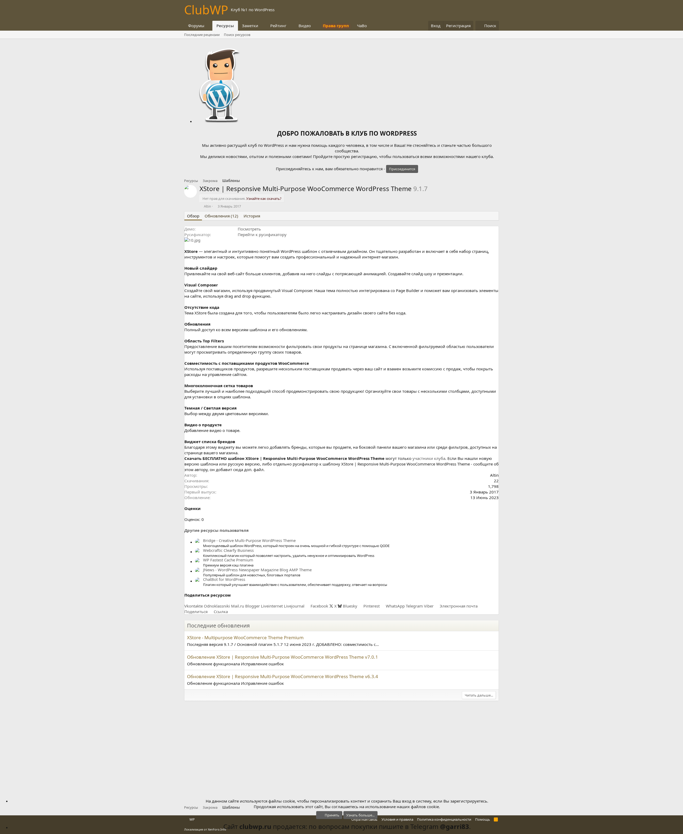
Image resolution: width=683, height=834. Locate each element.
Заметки (250, 25)
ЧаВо (362, 25)
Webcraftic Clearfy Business (228, 550)
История (252, 215)
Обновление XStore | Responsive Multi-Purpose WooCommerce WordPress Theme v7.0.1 (282, 657)
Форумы (196, 25)
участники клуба (428, 458)
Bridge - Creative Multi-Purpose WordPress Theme (249, 540)
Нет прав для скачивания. (241, 198)
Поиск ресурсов (237, 34)
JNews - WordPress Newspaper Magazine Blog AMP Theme (257, 569)
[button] (208, 26)
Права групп (336, 25)
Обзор (193, 215)
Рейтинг (278, 25)
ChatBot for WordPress (224, 579)
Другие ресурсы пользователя (216, 530)
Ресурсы (225, 25)
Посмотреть (249, 229)
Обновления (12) (221, 215)
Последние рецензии (202, 34)
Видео (305, 25)
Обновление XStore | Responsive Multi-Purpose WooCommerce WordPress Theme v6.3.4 (282, 676)
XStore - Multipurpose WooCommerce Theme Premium (245, 637)
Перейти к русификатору (262, 234)
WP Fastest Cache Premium (228, 559)
